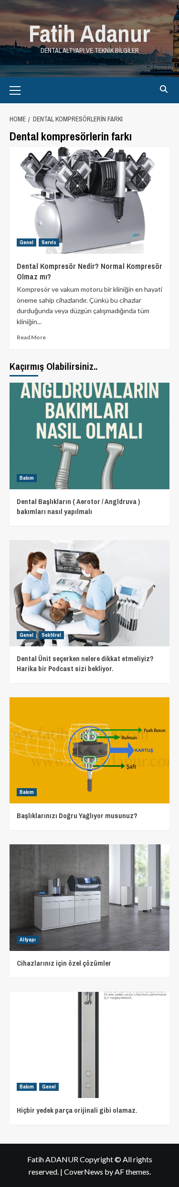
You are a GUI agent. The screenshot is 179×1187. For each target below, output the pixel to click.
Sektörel (51, 635)
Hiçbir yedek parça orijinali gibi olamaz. (77, 1110)
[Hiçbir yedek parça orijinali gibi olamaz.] (89, 1045)
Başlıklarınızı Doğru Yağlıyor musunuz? (77, 816)
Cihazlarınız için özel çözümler (64, 963)
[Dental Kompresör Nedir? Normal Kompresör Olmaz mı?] (89, 200)
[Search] (163, 89)
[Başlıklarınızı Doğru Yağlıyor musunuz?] (89, 750)
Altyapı (28, 939)
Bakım (27, 478)
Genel (26, 242)
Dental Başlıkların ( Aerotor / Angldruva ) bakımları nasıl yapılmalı (78, 506)
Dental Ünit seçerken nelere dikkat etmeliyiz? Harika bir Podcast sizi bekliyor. (85, 663)
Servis (49, 242)
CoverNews (83, 1171)
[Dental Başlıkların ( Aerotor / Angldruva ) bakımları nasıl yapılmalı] (89, 436)
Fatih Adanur (89, 33)
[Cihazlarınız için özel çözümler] (89, 897)
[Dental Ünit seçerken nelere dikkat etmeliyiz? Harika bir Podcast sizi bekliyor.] (89, 593)
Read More (31, 337)
